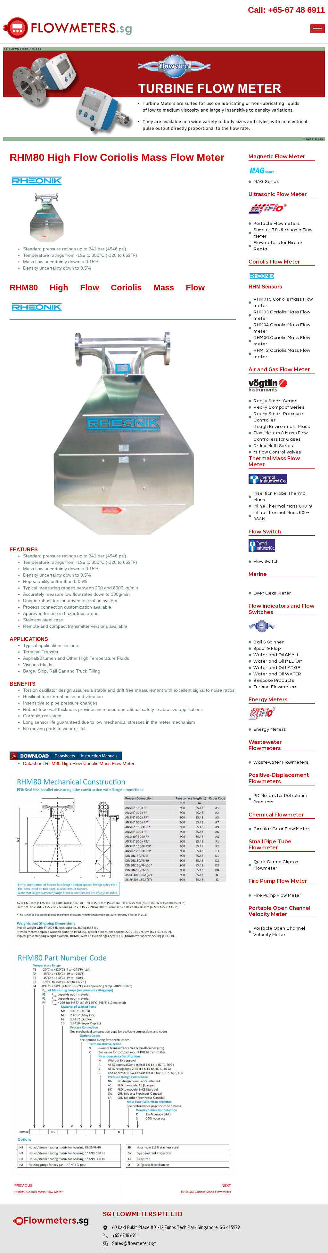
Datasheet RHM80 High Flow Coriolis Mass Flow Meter (79, 763)
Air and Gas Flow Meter (279, 369)
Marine (258, 574)
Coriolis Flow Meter (274, 262)
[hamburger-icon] (317, 28)
